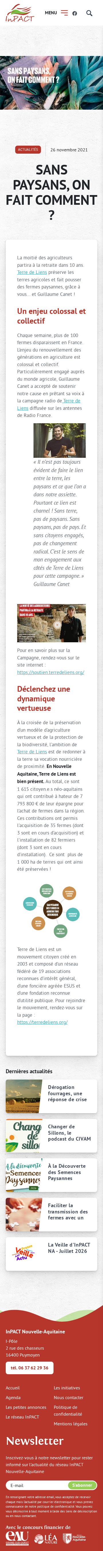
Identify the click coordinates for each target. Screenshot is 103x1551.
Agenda (13, 1397)
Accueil (13, 1388)
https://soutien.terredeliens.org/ (50, 672)
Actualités (28, 149)
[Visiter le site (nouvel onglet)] (17, 1538)
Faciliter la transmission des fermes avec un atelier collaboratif (68, 1211)
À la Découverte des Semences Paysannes (67, 1172)
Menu (51, 13)
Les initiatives (67, 1388)
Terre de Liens (32, 272)
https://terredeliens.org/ (42, 1022)
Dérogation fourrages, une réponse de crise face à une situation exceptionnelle (67, 1093)
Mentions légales (71, 1423)
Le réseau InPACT (22, 1417)
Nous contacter (68, 1397)
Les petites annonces (26, 1407)
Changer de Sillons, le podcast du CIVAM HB (69, 1132)
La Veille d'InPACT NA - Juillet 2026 (69, 1248)
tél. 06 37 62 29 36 (29, 1368)
